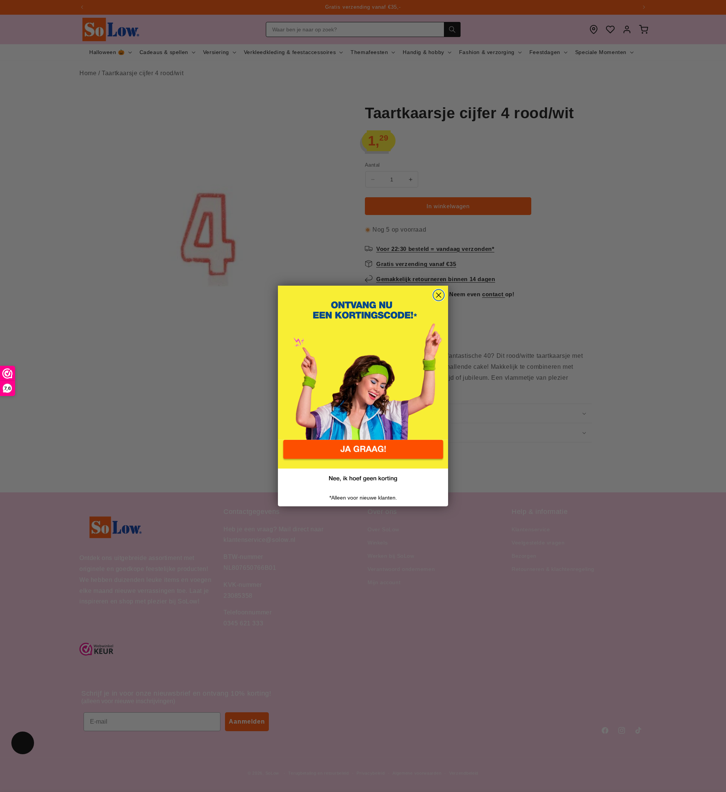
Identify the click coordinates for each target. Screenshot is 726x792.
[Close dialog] (438, 295)
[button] (363, 454)
